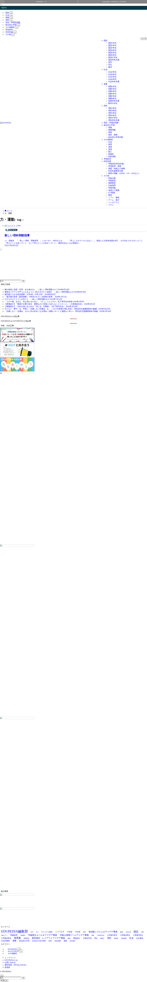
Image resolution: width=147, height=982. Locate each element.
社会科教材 (5, 941)
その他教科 (108, 140)
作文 (110, 65)
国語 (105, 41)
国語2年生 (112, 45)
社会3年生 (112, 72)
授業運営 (112, 183)
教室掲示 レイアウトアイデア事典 (48, 938)
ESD (32, 932)
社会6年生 (112, 79)
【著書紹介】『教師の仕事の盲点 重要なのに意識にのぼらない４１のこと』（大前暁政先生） (50, 304)
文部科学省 (87, 938)
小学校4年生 (125, 935)
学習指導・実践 (114, 166)
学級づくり (4, 935)
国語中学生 (112, 57)
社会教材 (139, 938)
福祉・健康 (112, 135)
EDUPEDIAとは (11, 960)
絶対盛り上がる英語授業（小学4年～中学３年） (30, 294)
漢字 (110, 62)
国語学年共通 (113, 60)
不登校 (69, 932)
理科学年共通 (113, 120)
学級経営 (14, 935)
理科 (105, 106)
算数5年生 (112, 96)
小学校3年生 (112, 935)
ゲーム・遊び (113, 200)
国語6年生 (112, 55)
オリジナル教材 (46, 932)
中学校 (77, 932)
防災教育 (72, 941)
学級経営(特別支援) (116, 164)
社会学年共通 (113, 82)
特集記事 (112, 178)
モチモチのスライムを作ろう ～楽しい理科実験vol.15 (33, 299)
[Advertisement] (17, 265)
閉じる (4, 980)
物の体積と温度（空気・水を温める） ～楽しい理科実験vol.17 (37, 289)
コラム (111, 205)
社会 (105, 69)
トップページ (10, 958)
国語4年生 (112, 50)
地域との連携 (113, 190)
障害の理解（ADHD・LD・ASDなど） (124, 173)
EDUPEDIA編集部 (14, 931)
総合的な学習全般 (115, 137)
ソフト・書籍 (113, 197)
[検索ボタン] (145, 39)
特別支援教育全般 (115, 171)
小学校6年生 (6, 938)
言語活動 (57, 941)
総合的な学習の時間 (39, 941)
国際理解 (112, 130)
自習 (50, 941)
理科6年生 (112, 115)
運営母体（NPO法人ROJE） (16, 965)
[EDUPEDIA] (5, 123)
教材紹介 (76, 938)
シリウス (59, 931)
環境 (110, 132)
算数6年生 (112, 98)
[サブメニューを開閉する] (11, 12)
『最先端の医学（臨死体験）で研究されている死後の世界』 (36, 297)
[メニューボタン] (142, 39)
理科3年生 (112, 108)
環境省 (116, 938)
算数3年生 (112, 91)
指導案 (17, 938)
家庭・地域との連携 (116, 168)
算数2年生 (112, 89)
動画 (121, 932)
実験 (93, 935)
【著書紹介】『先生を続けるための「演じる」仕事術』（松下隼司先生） (41, 306)
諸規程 (7, 967)
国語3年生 (112, 48)
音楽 (110, 149)
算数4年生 (112, 94)
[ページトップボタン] (1, 975)
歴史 (96, 938)
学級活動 (112, 188)
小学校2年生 (100, 935)
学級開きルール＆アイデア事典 (42, 935)
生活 (110, 142)
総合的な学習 (109, 125)
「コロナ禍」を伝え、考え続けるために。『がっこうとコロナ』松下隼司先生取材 (44, 302)
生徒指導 (112, 185)
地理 (142, 932)
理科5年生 (112, 113)
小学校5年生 (138, 935)
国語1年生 (112, 43)
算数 (105, 84)
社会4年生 (112, 74)
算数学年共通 (113, 101)
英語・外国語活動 (111, 123)
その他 (8, 34)
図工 (110, 152)
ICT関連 (111, 193)
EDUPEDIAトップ (41, 1)
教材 (110, 195)
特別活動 (112, 156)
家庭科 (111, 154)
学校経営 (107, 159)
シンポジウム (113, 202)
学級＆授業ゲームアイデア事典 (74, 935)
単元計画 (128, 932)
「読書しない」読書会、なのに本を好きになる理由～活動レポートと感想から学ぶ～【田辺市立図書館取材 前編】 (58, 311)
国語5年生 (112, 53)
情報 (110, 127)
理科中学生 (112, 118)
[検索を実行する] (23, 281)
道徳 (110, 147)
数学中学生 (112, 103)
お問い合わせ (10, 962)
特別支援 (107, 161)
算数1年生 (112, 86)
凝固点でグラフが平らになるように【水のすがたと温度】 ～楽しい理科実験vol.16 (45, 292)
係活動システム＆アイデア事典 (103, 932)
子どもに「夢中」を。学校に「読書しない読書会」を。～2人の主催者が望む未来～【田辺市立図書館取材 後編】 (57, 309)
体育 (110, 144)
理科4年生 (112, 111)
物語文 (102, 938)
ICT (37, 932)
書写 (110, 67)
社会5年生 (112, 77)
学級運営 (22, 935)
